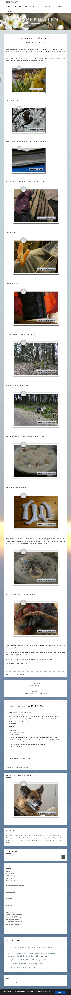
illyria (43, 42)
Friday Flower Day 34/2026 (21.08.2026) (21, 960)
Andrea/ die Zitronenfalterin (18, 712)
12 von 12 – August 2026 (16, 967)
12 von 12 (12, 674)
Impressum (48, 6)
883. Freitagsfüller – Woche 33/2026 (20, 964)
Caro (35, 54)
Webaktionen (10, 6)
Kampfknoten (12, 2)
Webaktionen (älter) (25, 6)
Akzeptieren (60, 992)
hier (7, 51)
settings (47, 993)
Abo (19, 940)
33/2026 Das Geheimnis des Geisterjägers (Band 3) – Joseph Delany (30, 947)
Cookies (8, 11)
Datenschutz (59, 6)
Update (38, 6)
